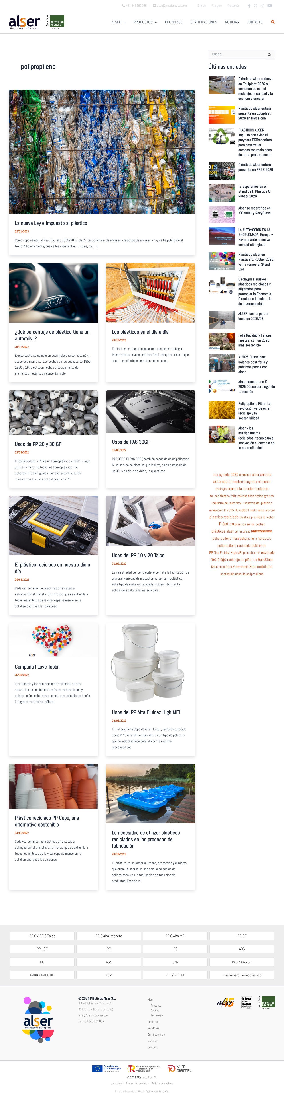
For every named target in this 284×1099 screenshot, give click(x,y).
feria (251, 496)
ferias (259, 496)
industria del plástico (257, 503)
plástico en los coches (250, 524)
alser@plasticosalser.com (93, 1015)
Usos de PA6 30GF (131, 441)
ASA (109, 962)
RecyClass (265, 559)
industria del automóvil (227, 503)
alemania (245, 475)
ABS (242, 948)
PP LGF (42, 948)
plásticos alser (223, 531)
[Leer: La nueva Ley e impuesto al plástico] (102, 151)
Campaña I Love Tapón (37, 666)
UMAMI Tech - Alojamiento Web (153, 1091)
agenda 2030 (228, 475)
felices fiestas (220, 496)
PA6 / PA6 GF (242, 962)
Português (233, 6)
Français (217, 6)
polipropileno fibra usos (255, 538)
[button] (273, 22)
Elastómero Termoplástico (242, 975)
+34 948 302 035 (93, 1021)
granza (269, 496)
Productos (153, 1022)
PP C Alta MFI (175, 935)
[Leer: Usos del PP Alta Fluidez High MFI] (150, 662)
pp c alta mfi (251, 553)
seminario (241, 567)
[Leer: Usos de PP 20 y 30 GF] (53, 412)
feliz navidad (239, 496)
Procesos (156, 1006)
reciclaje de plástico (242, 560)
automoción (223, 481)
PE (109, 948)
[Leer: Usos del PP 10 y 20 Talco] (150, 520)
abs (215, 475)
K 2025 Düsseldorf (236, 510)
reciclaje (218, 559)
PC (42, 962)
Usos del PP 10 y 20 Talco (138, 555)
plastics (244, 517)
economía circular (240, 489)
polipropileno (261, 531)
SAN (175, 962)
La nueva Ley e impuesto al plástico (51, 223)
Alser (150, 1000)
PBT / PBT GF (175, 975)
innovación (216, 510)
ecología (221, 489)
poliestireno (242, 531)
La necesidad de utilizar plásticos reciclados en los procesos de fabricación (146, 839)
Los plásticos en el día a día (140, 331)
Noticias (152, 1041)
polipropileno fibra (226, 538)
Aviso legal (117, 1083)
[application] (123, 22)
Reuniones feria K (223, 567)
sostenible (227, 574)
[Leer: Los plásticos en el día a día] (150, 292)
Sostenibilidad (261, 567)
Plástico (226, 524)
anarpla (265, 474)
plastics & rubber (262, 517)
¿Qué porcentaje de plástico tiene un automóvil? (52, 335)
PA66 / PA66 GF (42, 975)
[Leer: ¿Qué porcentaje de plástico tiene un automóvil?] (53, 292)
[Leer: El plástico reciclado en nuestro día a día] (53, 525)
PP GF (242, 935)
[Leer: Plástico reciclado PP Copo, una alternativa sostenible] (53, 785)
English (201, 6)
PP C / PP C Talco (42, 935)
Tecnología (157, 1015)
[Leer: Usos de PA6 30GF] (150, 411)
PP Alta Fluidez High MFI (225, 553)
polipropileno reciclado (234, 546)
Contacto (153, 1047)
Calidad (155, 1010)
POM (108, 975)
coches (238, 482)
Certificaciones (156, 1035)
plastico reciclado (224, 517)
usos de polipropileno (249, 574)
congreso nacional (257, 482)
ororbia (270, 510)
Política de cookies (162, 1083)
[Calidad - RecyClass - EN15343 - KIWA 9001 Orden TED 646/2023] (246, 1002)
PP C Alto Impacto (108, 935)
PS (175, 948)
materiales (257, 510)
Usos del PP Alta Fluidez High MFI (146, 712)
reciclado (268, 552)
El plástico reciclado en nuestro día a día (52, 568)
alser (255, 475)
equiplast (261, 489)
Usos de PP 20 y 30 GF (38, 444)
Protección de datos (137, 1083)
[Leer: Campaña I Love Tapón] (53, 639)
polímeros (259, 545)
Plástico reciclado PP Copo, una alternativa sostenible (47, 821)
